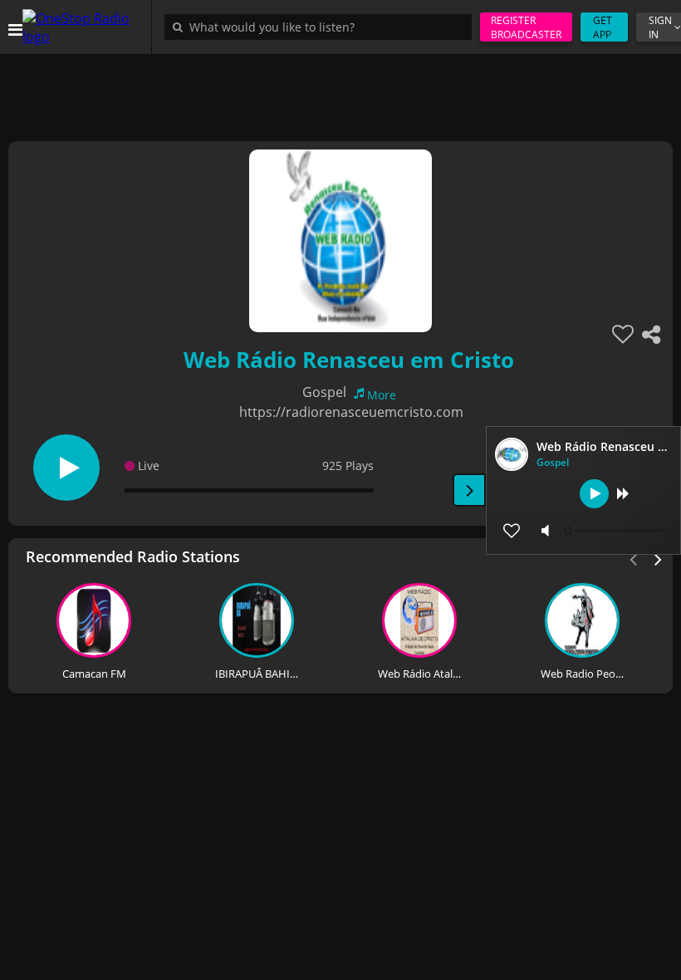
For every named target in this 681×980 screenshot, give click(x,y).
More (381, 395)
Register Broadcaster (526, 27)
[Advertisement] (340, 91)
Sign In (660, 27)
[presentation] (658, 558)
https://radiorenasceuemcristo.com (351, 412)
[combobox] (322, 26)
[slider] (614, 531)
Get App (602, 27)
